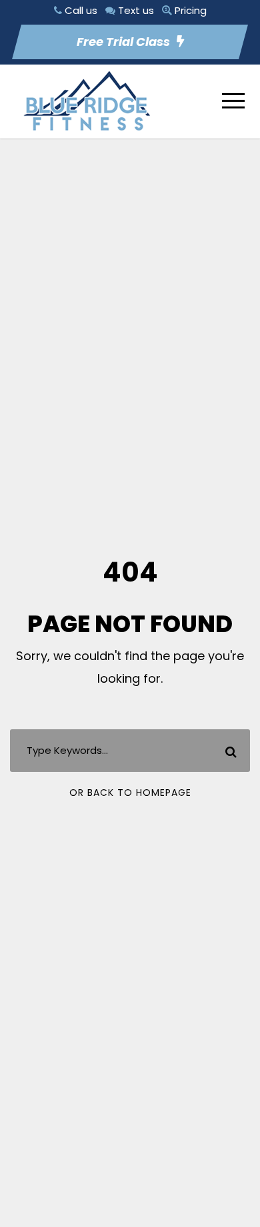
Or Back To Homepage (130, 792)
